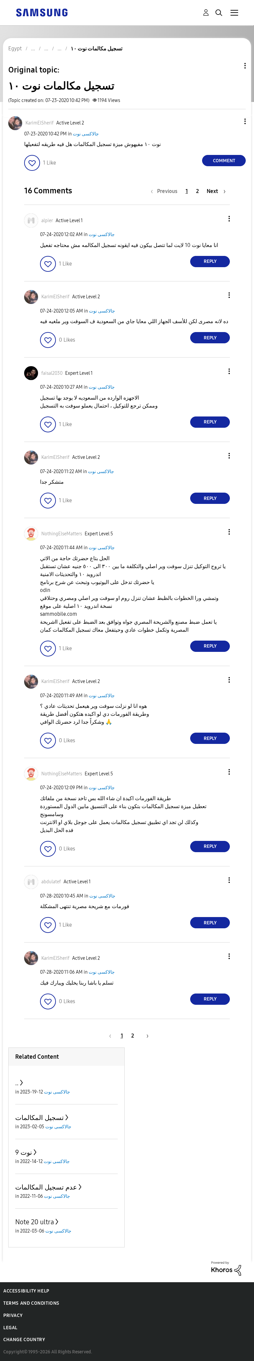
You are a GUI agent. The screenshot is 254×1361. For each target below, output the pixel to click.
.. (17, 1083)
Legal (10, 1328)
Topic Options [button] (234, 66)
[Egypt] (41, 12)
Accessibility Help (26, 1291)
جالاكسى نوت (86, 134)
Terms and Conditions (31, 1303)
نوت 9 (23, 1152)
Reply (210, 261)
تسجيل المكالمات (39, 1118)
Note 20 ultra (34, 1222)
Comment (224, 161)
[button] (234, 121)
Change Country (24, 1339)
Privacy (12, 1315)
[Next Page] (145, 1036)
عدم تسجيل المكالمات (46, 1187)
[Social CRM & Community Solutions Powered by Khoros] (226, 1268)
